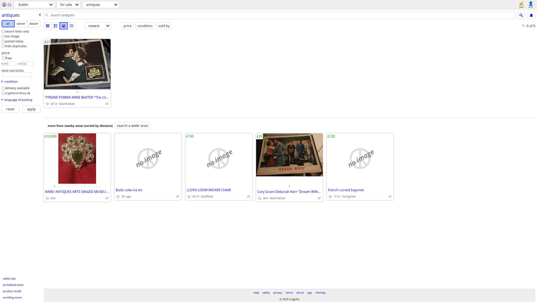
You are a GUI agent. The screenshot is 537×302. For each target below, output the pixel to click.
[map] (72, 25)
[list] (48, 25)
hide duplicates (16, 46)
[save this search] (531, 15)
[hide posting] (106, 103)
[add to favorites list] (47, 103)
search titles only (17, 31)
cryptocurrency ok (17, 93)
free (8, 58)
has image (12, 36)
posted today (14, 41)
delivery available (17, 88)
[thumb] (56, 25)
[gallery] (64, 25)
